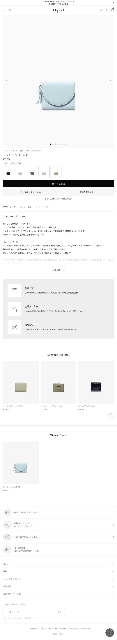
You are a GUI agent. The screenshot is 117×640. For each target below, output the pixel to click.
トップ (5, 151)
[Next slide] (110, 81)
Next (111, 416)
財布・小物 (24, 151)
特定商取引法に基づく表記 (80, 628)
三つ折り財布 (36, 151)
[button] (50, 144)
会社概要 (33, 628)
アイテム (14, 151)
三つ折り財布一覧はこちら (14, 216)
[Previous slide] (6, 81)
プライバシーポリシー (16, 618)
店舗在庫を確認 (87, 192)
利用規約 (63, 628)
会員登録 (53, 199)
